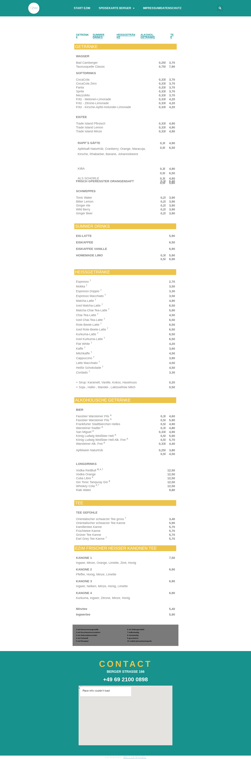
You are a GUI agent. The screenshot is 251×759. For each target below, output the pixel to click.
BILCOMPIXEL (134, 757)
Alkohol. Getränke (148, 36)
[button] (220, 8)
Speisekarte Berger (115, 8)
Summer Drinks (98, 36)
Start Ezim (82, 8)
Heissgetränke (126, 36)
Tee (172, 36)
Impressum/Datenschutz (162, 8)
